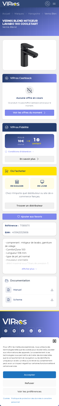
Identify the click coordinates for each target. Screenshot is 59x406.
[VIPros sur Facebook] (22, 331)
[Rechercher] (47, 3)
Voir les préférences (29, 391)
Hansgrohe (34, 13)
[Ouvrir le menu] (54, 3)
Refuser (29, 383)
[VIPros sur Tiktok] (39, 331)
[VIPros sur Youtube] (14, 331)
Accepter (29, 374)
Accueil (6, 13)
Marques (19, 13)
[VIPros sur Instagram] (5, 331)
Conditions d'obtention (19, 151)
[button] (54, 341)
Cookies (6, 398)
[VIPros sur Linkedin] (31, 331)
